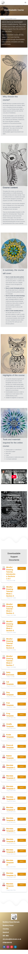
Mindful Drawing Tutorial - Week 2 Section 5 (10, 626)
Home (2, 18)
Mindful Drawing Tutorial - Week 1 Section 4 (10, 608)
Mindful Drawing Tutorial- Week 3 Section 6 (10, 643)
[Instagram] (7, 946)
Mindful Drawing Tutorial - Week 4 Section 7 (10, 660)
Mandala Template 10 (10, 862)
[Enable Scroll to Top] (25, 951)
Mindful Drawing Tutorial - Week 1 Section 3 (10, 591)
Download (21, 568)
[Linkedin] (15, 946)
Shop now (14, 521)
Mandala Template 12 (10, 886)
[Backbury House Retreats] (3, 2)
